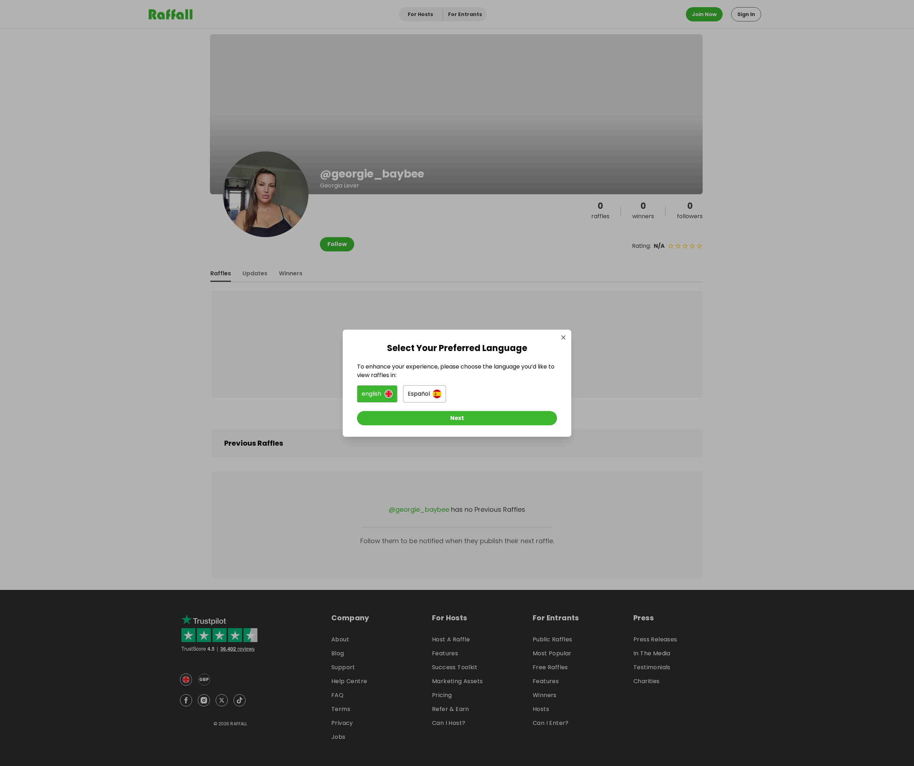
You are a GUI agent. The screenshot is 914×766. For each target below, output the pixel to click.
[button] (377, 393)
